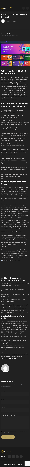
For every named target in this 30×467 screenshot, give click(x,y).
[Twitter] (13, 456)
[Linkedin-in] (17, 456)
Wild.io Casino (13, 358)
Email (3, 399)
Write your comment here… (8, 415)
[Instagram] (21, 456)
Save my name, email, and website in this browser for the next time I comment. (16, 431)
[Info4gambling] (7, 8)
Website (3, 407)
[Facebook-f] (9, 456)
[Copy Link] (7, 26)
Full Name (4, 391)
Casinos (8, 33)
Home (3, 33)
